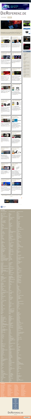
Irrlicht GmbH (2, 288)
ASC (9, 221)
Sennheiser (2, 351)
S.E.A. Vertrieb (18, 347)
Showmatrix (2, 353)
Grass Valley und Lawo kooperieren (16, 180)
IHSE (9, 285)
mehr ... (25, 63)
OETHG (2, 331)
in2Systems (18, 286)
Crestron (10, 248)
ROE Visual (10, 346)
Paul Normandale (23, 393)
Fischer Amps (18, 267)
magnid (10, 315)
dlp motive (2, 253)
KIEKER (2, 293)
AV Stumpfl (18, 226)
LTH (17, 309)
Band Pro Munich (3, 233)
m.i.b (17, 311)
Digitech (2, 252)
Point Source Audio (19, 337)
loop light (2, 309)
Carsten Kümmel (10, 385)
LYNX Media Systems (11, 311)
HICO (9, 280)
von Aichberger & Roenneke (4, 374)
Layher (17, 299)
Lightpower (10, 306)
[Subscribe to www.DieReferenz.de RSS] (11, 197)
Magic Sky (2, 315)
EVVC (17, 264)
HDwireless (2, 279)
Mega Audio (2, 320)
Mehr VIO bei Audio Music (5, 84)
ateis (1, 223)
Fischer (10, 267)
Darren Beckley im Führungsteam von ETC (16, 38)
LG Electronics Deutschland (20, 303)
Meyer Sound (18, 321)
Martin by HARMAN (3, 317)
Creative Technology (3, 248)
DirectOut (18, 252)
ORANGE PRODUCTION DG (20, 332)
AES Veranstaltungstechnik (4, 216)
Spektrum (2, 358)
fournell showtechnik (3, 270)
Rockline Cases (3, 346)
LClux (9, 300)
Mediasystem (2, 319)
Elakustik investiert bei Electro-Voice (16, 133)
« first (2, 195)
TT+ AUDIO (2, 367)
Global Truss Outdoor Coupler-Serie (15, 148)
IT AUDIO (18, 288)
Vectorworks (10, 369)
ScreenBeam (2, 350)
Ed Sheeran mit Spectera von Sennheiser (5, 180)
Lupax (17, 310)
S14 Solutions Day (25, 57)
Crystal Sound (10, 249)
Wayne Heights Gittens (3, 396)
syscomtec (10, 361)
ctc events (18, 249)
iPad (15, 402)
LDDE (9, 301)
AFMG (9, 216)
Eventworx (10, 263)
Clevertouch (18, 244)
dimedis (10, 252)
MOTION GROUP (19, 324)
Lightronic (18, 306)
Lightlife (2, 306)
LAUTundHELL (18, 298)
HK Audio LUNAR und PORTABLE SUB (5, 101)
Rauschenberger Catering (12, 343)
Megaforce (10, 320)
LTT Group (2, 310)
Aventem (10, 228)
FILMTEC (2, 267)
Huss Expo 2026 (25, 53)
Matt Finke (15, 391)
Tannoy (2, 362)
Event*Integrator (11, 262)
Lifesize (10, 304)
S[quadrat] (18, 361)
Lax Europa (10, 299)
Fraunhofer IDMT (11, 270)
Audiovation (18, 225)
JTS (9, 291)
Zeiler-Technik (18, 379)
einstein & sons (3, 257)
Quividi (9, 342)
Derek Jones (9, 386)
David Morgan (2, 386)
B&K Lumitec (2, 231)
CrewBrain (2, 249)
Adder (9, 215)
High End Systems (19, 280)
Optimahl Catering (3, 332)
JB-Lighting (10, 290)
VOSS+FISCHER (11, 374)
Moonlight (10, 324)
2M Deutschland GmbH (4, 211)
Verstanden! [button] (26, 417)
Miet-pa (2, 322)
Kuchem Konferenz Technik (20, 295)
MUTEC (10, 326)
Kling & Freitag (18, 293)
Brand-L (2, 237)
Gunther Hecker (3, 388)
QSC (1, 342)
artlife (17, 220)
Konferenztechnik (15, 403)
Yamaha (2, 379)
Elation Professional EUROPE (20, 257)
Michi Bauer (2, 392)
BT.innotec (18, 238)
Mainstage (18, 315)
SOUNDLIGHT (10, 357)
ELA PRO (10, 257)
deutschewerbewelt (11, 251)
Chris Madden (16, 385)
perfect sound (2, 336)
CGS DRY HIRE (19, 241)
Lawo (1, 299)
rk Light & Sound (11, 345)
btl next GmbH (2, 239)
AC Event (18, 213)
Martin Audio (18, 316)
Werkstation (2, 376)
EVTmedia (10, 264)
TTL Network (10, 367)
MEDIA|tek (10, 319)
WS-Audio (2, 378)
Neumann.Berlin (19, 327)
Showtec (18, 353)
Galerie (15, 401)
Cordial (17, 247)
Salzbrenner (2, 348)
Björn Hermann (2, 385)
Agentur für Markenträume (20, 216)
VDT (1, 369)
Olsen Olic (2, 393)
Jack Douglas (16, 388)
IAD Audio (10, 283)
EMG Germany (18, 258)
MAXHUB (10, 317)
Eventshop (2, 263)
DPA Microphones (11, 254)
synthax (2, 361)
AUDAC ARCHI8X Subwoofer (15, 164)
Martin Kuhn (2, 391)
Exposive (2, 265)
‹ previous (5, 195)
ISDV (9, 288)
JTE (1, 291)
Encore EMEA (10, 259)
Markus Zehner (10, 316)
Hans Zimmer (9, 388)
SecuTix (10, 350)
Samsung (10, 348)
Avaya (9, 227)
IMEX (17, 285)
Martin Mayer (9, 391)
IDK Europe (10, 284)
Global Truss (18, 272)
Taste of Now (2, 363)
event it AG (2, 262)
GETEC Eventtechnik (11, 272)
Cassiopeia (2, 241)
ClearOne (10, 244)
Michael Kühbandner (23, 391)
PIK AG (17, 336)
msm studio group (11, 325)
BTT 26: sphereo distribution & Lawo (15, 117)
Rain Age (2, 343)
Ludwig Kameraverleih (11, 310)
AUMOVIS (10, 226)
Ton (15, 407)
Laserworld (2, 298)
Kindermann (10, 293)
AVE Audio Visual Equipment (4, 228)
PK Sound (2, 337)
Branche (15, 399)
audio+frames (2, 225)
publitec (10, 341)
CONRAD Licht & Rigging (20, 246)
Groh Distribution (11, 274)
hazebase (10, 278)
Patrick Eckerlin (9, 393)
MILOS (9, 322)
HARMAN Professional (11, 277)
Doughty (2, 254)
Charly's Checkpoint (11, 242)
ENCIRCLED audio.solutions (4, 259)
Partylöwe (10, 335)
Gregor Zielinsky (16, 387)
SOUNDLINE (18, 357)
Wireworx (18, 377)
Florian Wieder (16, 386)
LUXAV (2, 311)
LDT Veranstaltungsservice (20, 301)
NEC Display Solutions (19, 326)
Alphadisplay (18, 218)
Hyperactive (2, 283)
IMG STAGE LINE (3, 286)
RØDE (9, 347)
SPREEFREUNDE (19, 358)
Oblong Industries (3, 330)
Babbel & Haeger (11, 232)
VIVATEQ (2, 372)
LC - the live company (3, 300)
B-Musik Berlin (2, 232)
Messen (15, 406)
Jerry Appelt (22, 388)
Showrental (10, 353)
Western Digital (10, 376)
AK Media (2, 217)
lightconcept (18, 305)
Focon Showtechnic (19, 268)
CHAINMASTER (3, 242)
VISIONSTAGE (3, 371)
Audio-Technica (10, 225)
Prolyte (1, 340)
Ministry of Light (19, 322)
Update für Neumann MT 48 (5, 132)
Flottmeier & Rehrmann (11, 268)
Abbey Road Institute (3, 213)
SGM (17, 351)
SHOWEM (10, 352)
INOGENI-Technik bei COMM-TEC (4, 164)
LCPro (17, 300)
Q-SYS (17, 341)
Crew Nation (18, 248)
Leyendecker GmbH (11, 303)
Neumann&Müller (11, 327)
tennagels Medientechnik (20, 363)
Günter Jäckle (23, 387)
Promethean (10, 340)
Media (15, 405)
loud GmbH (10, 309)
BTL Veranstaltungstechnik (12, 239)
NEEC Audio (2, 327)
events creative (18, 262)
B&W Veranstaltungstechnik (12, 231)
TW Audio (18, 367)
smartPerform (10, 355)
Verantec (18, 369)
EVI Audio (2, 264)
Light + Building (2, 305)
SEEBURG (18, 350)
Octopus (10, 330)
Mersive (10, 321)
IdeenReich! (2, 284)
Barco (9, 233)
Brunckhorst (10, 238)
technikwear (10, 363)
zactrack (10, 379)
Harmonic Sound (3, 278)
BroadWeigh (2, 238)
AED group (18, 215)
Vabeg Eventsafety (19, 368)
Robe (17, 345)
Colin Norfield (22, 385)
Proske (17, 340)
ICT (17, 283)
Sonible (17, 356)
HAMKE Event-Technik (3, 277)
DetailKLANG (2, 251)
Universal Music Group (11, 368)
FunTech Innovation (19, 270)
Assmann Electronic (3, 222)
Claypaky (18, 243)
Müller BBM (18, 325)
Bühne (15, 400)
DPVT (17, 254)
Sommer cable (10, 356)
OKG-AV (10, 331)
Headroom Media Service (12, 279)
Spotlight (10, 358)
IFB (17, 284)
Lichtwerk (2, 304)
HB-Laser (18, 278)
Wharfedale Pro (18, 376)
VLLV (17, 372)
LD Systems (2, 301)
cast (9, 241)
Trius (1, 366)
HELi (1, 280)
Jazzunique (18, 289)
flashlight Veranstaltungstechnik (5, 268)
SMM (17, 355)
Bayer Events (18, 233)
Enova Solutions (19, 259)
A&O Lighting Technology (12, 211)
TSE (9, 366)
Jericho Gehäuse (19, 290)
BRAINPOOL (18, 236)
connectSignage (11, 246)
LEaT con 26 (25, 61)
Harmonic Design (19, 277)
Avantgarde (2, 227)
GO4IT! (10, 273)
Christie (2, 243)
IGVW (1, 285)
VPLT (17, 374)
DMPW (10, 253)
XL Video (18, 378)
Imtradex (10, 286)
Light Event (10, 305)
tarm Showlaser (19, 362)
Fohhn (9, 269)
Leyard (1, 303)
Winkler (10, 377)
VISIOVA (18, 371)
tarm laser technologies (11, 362)
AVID (17, 228)
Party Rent (2, 335)
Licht (15, 404)
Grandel (18, 273)
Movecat (2, 325)
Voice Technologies (3, 373)
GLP (1, 273)
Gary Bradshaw (3, 387)
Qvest (17, 342)
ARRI (9, 220)
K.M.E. (17, 291)
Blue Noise (2, 236)
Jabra (9, 289)
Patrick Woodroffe (16, 393)
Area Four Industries (3, 220)
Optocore (10, 332)
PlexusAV (10, 337)
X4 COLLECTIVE (11, 378)
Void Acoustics (18, 373)
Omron (17, 331)
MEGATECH (18, 320)
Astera (9, 222)
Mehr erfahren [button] (9, 417)
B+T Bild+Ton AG (19, 231)
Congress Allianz (3, 246)
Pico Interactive (11, 336)
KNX (9, 294)
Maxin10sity (18, 317)
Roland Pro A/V (18, 346)
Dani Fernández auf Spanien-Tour (4, 69)
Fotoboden (18, 269)
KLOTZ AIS (2, 294)
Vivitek (9, 372)
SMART (2, 355)
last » (11, 196)
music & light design (3, 326)
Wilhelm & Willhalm (3, 377)
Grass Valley (2, 274)
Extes (9, 265)
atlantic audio (10, 223)
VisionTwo (10, 371)
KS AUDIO (10, 295)
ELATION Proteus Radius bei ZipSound (16, 69)
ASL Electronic (18, 221)
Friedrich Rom (23, 386)
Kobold (17, 294)
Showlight (18, 352)
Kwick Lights (18, 296)
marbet (1, 316)
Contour (2, 247)
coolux (9, 247)
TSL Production (18, 366)
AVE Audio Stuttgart (19, 227)
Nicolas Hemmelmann (10, 392)
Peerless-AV (18, 335)
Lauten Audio (10, 298)
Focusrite (2, 269)
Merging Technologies (3, 321)
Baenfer (18, 232)
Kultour (9, 296)
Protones (2, 341)
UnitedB (2, 368)
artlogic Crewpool (3, 221)
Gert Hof (9, 387)
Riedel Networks (3, 345)
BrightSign (10, 237)
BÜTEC (18, 239)
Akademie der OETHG (11, 217)
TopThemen (15, 408)
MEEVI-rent (18, 319)
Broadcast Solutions (19, 237)
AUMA (1, 226)
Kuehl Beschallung (3, 296)
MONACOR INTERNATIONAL (4, 324)
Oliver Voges (22, 392)
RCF (17, 343)
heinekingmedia (18, 279)
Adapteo (2, 215)
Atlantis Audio (18, 223)
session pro (10, 351)
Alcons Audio (18, 217)
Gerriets (2, 272)
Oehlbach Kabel (19, 330)
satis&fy (18, 348)
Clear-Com (2, 244)
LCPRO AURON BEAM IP (16, 100)
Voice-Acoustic (10, 373)
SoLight (2, 356)
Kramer (2, 295)
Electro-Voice (10, 258)
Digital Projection (19, 251)
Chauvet (18, 242)
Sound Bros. (2, 357)
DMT (17, 253)
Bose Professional (11, 236)
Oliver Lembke (16, 392)
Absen (9, 213)
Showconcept (2, 352)
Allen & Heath (10, 218)
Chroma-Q (10, 243)
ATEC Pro (18, 222)
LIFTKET (18, 304)
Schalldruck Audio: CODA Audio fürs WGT (5, 53)
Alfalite (1, 218)
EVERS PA (18, 263)
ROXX (1, 347)
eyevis (17, 265)
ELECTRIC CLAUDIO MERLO (4, 258)
